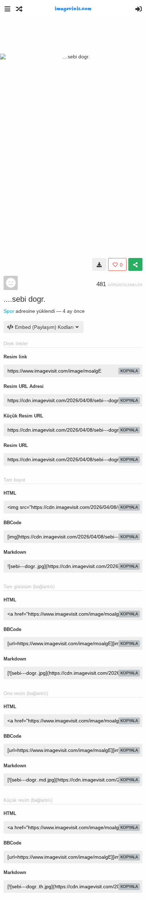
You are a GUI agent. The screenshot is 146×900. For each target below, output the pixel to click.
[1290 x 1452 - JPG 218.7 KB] (99, 264)
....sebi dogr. (24, 299)
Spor (9, 311)
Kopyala (129, 371)
